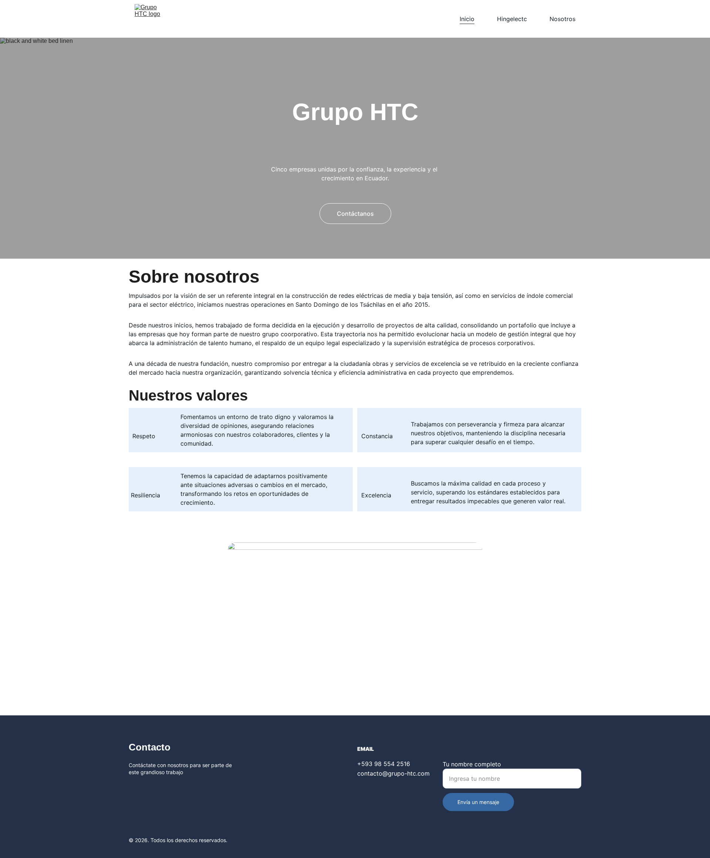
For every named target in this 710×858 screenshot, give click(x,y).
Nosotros (562, 19)
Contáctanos (355, 213)
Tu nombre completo (472, 764)
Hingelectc (512, 19)
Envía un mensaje (478, 802)
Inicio (467, 19)
